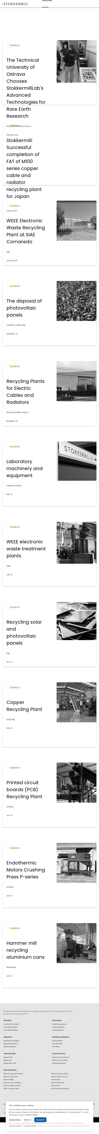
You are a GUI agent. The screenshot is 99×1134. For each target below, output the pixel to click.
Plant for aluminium (57, 1082)
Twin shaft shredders (11, 1027)
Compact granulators (59, 1024)
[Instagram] (93, 1104)
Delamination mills (10, 1063)
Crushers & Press (58, 1053)
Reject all (27, 1120)
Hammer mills (8, 1057)
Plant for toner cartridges (12, 1082)
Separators (8, 1037)
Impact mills (7, 1060)
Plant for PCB (55, 1079)
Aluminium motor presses (60, 1057)
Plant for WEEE (8, 1079)
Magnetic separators (11, 1043)
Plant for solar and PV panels (13, 1073)
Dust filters (56, 1046)
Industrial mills (9, 1053)
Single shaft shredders (11, 1024)
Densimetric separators (11, 1040)
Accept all (40, 1120)
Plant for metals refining (59, 1073)
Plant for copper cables (11, 1088)
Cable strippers (57, 1040)
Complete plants (58, 1030)
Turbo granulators (58, 1027)
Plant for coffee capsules (12, 1085)
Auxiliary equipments (60, 1037)
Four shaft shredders (11, 1030)
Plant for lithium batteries (60, 1088)
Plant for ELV (55, 1085)
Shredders (8, 1020)
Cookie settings (15, 1120)
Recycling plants (10, 1070)
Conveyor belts (57, 1043)
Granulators (57, 1020)
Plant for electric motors (59, 1076)
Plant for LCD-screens (11, 1076)
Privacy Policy (15, 1126)
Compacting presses (59, 1063)
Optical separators (10, 1046)
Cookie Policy (31, 1115)
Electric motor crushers (60, 1060)
